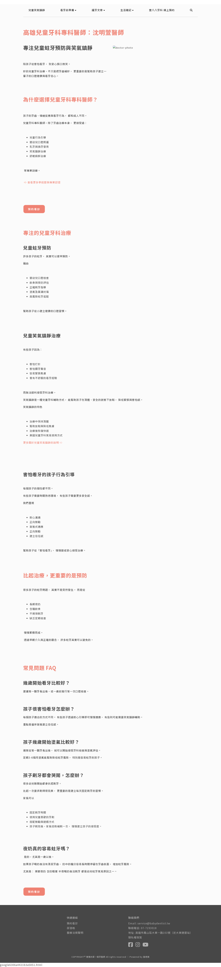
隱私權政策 (135, 937)
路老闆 (146, 956)
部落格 (71, 928)
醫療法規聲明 (75, 933)
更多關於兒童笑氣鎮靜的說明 (41, 442)
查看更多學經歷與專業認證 (44, 182)
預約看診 (34, 209)
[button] (68, 10)
